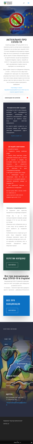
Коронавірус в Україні (16, 87)
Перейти (12, 265)
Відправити (22, 364)
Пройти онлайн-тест (16, 136)
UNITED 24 (6, 423)
